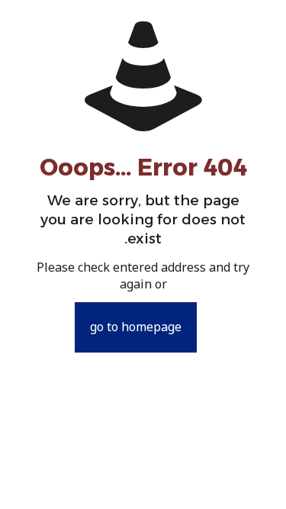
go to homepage (136, 327)
